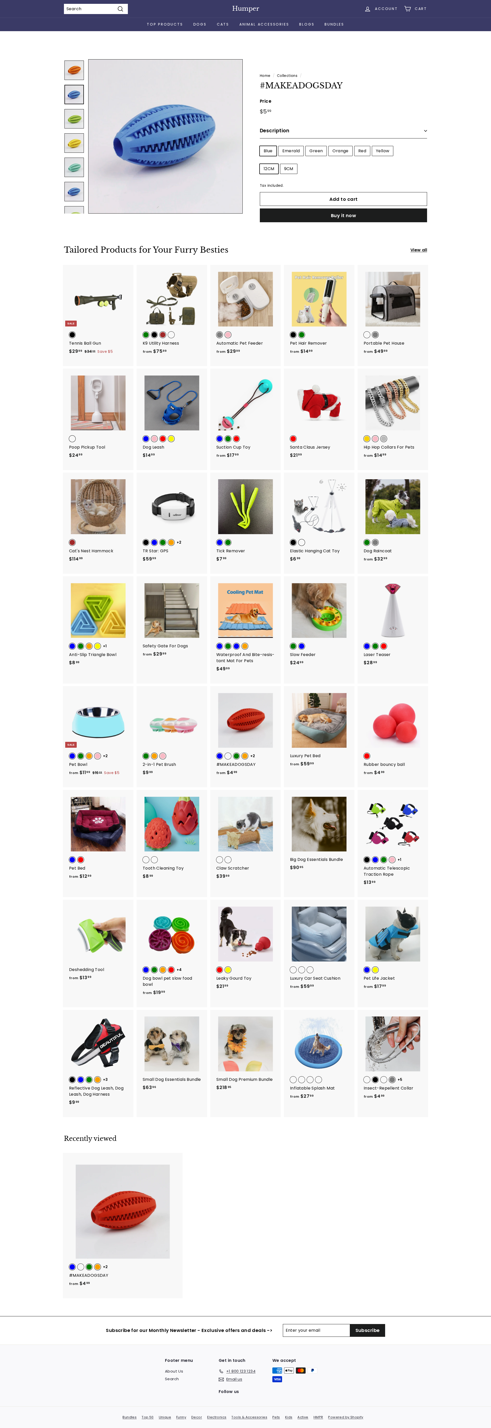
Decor (196, 1417)
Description (274, 130)
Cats (223, 24)
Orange (340, 151)
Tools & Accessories (249, 1417)
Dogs (200, 24)
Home (265, 75)
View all (418, 250)
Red (362, 151)
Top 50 (147, 1417)
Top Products (165, 24)
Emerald (291, 151)
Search (172, 1379)
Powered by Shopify (345, 1417)
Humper (245, 8)
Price (265, 101)
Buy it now (343, 215)
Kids (289, 1417)
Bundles (334, 24)
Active (302, 1417)
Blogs (306, 24)
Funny (181, 1417)
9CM (288, 169)
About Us (174, 1371)
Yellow (382, 151)
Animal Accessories (264, 24)
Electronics (216, 1417)
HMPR (318, 1417)
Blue (268, 151)
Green (316, 151)
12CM (269, 169)
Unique (165, 1417)
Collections (287, 75)
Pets (276, 1417)
